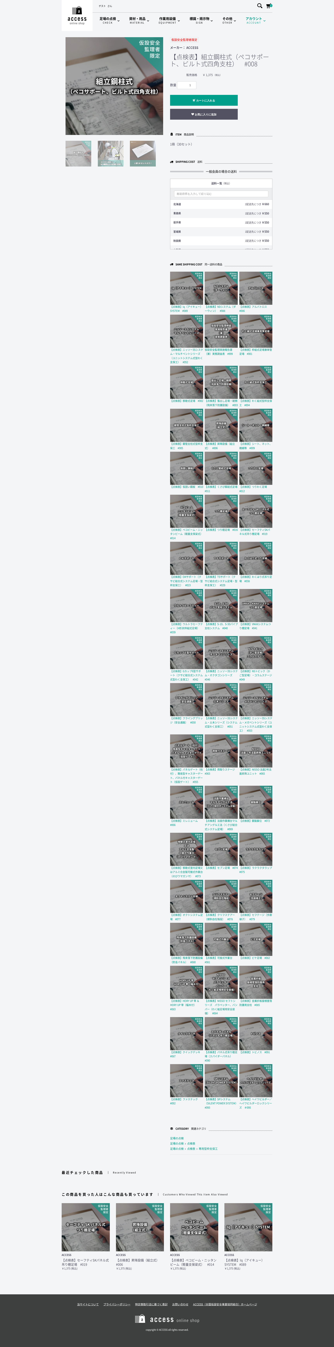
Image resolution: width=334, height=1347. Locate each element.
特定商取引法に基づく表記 (151, 1304)
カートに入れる (205, 100)
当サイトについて (88, 1304)
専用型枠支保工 (208, 1148)
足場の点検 (177, 1138)
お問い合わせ (180, 1304)
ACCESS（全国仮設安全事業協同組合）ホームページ (225, 1304)
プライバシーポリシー (116, 1304)
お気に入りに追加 (205, 114)
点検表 (191, 1143)
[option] (114, 86)
